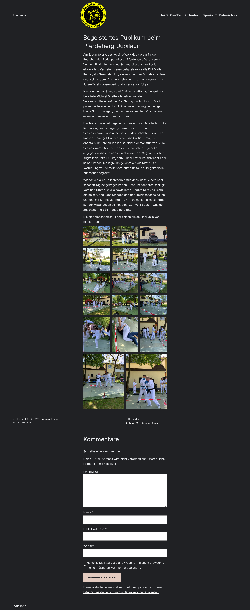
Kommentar (92, 471)
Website (88, 546)
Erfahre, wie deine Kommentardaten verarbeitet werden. (121, 592)
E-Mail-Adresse (95, 529)
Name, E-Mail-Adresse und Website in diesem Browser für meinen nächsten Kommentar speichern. (126, 565)
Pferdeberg (141, 423)
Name (88, 512)
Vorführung (153, 423)
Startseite (19, 15)
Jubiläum (130, 423)
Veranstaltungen (50, 419)
